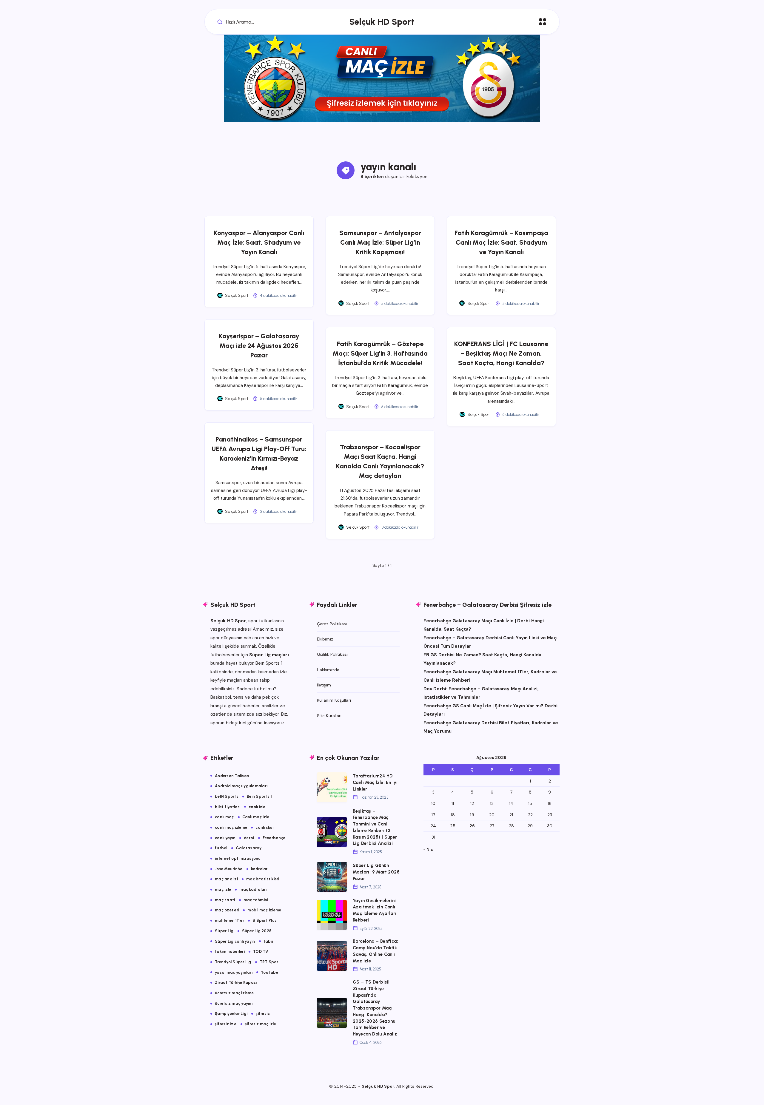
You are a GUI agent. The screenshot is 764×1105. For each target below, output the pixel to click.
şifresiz (263, 1013)
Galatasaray (249, 848)
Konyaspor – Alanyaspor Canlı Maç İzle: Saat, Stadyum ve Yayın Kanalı (259, 242)
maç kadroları (253, 889)
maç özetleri (227, 910)
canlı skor (264, 827)
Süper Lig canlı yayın (235, 941)
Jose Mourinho (228, 869)
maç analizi (226, 879)
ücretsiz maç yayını (233, 1003)
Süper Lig (224, 931)
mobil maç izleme (264, 910)
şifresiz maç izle (260, 1024)
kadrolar (259, 869)
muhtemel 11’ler (229, 920)
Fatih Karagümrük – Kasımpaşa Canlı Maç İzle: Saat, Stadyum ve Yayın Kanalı (501, 242)
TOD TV (261, 951)
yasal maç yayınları (233, 972)
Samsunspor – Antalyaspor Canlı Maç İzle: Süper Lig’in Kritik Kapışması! (380, 242)
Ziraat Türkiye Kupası (236, 982)
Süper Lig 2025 (257, 931)
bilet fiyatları (227, 807)
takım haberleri (230, 951)
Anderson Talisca (232, 776)
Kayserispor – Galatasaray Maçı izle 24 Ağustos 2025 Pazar (259, 345)
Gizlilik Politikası (332, 654)
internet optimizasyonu (238, 858)
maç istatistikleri (262, 879)
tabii (268, 941)
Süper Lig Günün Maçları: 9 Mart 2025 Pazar (376, 872)
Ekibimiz (325, 639)
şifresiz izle (225, 1024)
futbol (221, 848)
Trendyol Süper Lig (233, 962)
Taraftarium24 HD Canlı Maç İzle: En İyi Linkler (375, 782)
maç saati (225, 900)
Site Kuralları (329, 715)
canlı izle (257, 807)
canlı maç (224, 817)
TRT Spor (269, 962)
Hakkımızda (328, 669)
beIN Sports (226, 796)
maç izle (223, 889)
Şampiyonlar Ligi (231, 1013)
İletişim (324, 685)
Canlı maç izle (255, 817)
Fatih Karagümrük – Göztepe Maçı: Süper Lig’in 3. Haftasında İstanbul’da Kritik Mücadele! (380, 353)
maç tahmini (256, 900)
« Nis (428, 849)
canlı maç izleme (231, 827)
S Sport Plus (264, 920)
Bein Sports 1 (259, 796)
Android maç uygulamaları (241, 786)
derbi (249, 838)
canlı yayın (225, 838)
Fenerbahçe (274, 838)
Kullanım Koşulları (334, 700)
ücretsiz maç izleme (234, 993)
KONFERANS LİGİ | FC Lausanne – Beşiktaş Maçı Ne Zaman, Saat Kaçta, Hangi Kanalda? (501, 353)
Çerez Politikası (332, 623)
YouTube (269, 972)
